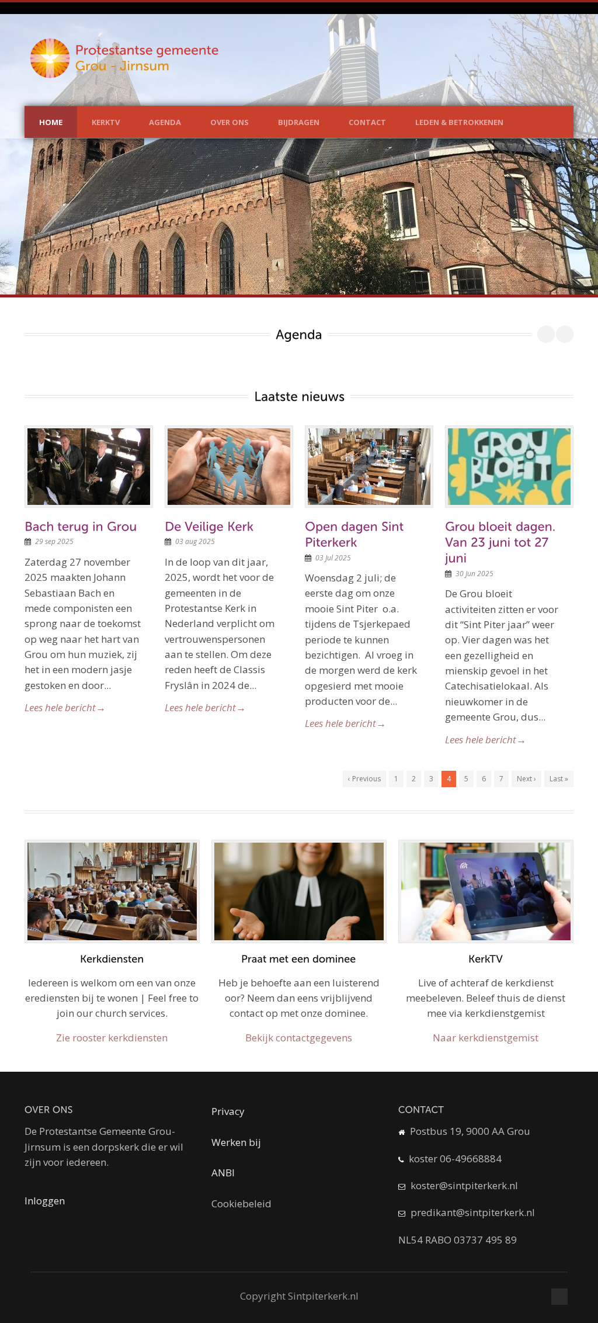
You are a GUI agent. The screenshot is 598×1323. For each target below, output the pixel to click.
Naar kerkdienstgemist (485, 1037)
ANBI (223, 1172)
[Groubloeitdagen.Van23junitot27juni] (502, 542)
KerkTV (106, 122)
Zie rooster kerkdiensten (112, 1037)
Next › (526, 779)
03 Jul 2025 (333, 558)
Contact (367, 122)
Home (50, 122)
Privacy (228, 1111)
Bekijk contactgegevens (298, 1037)
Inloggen (45, 1200)
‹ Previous (364, 779)
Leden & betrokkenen (459, 122)
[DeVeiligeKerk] (209, 526)
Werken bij (236, 1142)
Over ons (229, 122)
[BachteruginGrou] (81, 526)
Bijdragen (298, 122)
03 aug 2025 (195, 541)
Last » (559, 779)
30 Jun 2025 (474, 574)
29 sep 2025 (54, 541)
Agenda (165, 122)
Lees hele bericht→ (65, 707)
